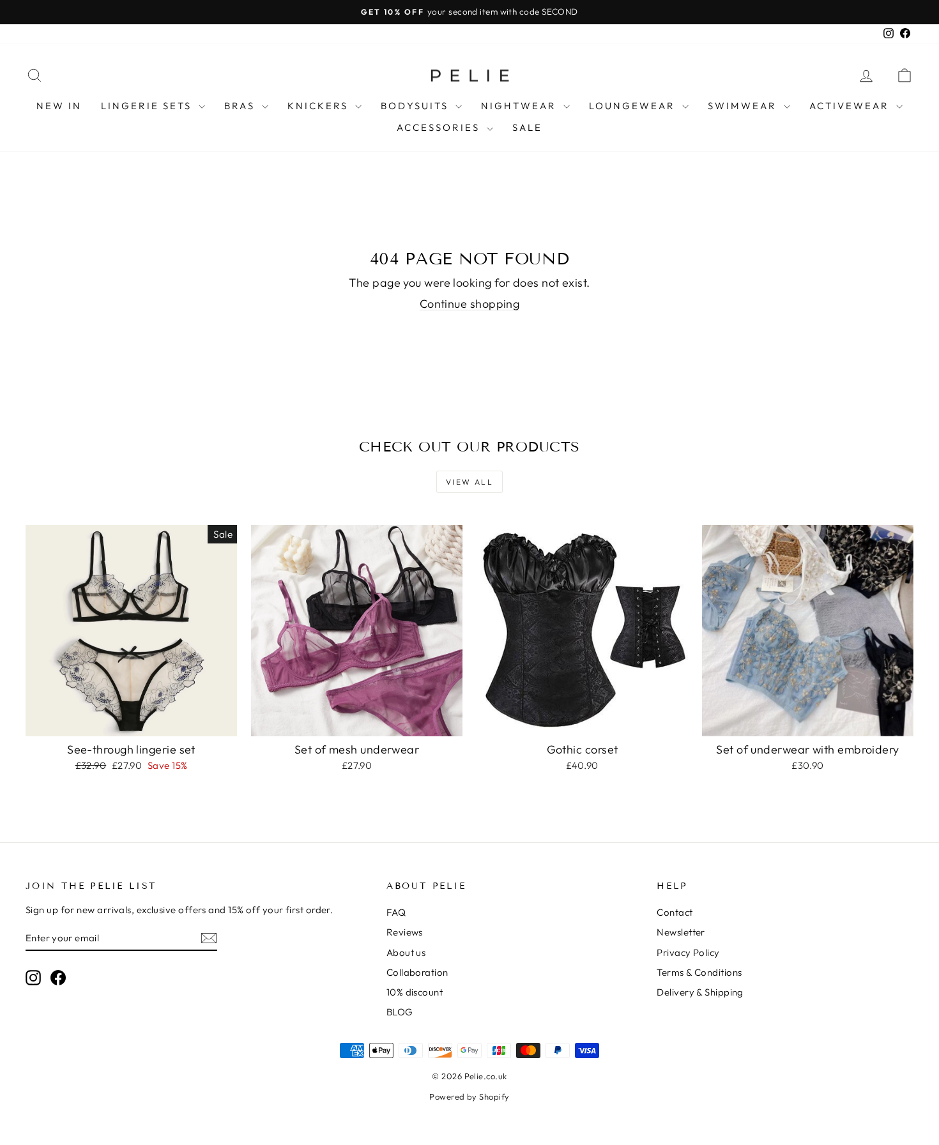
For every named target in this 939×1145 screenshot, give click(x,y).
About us (406, 952)
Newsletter (681, 932)
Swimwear (744, 106)
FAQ (396, 912)
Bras (241, 106)
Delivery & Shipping (700, 992)
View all (469, 482)
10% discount (414, 992)
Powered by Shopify (469, 1096)
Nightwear (520, 106)
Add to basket (131, 723)
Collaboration (417, 972)
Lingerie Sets (148, 106)
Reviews (404, 932)
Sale (527, 127)
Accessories (440, 127)
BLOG (399, 1012)
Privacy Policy (688, 952)
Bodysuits (416, 106)
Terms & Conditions (699, 972)
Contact (674, 912)
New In (59, 106)
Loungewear (634, 106)
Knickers (319, 106)
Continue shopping (470, 303)
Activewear (851, 106)
